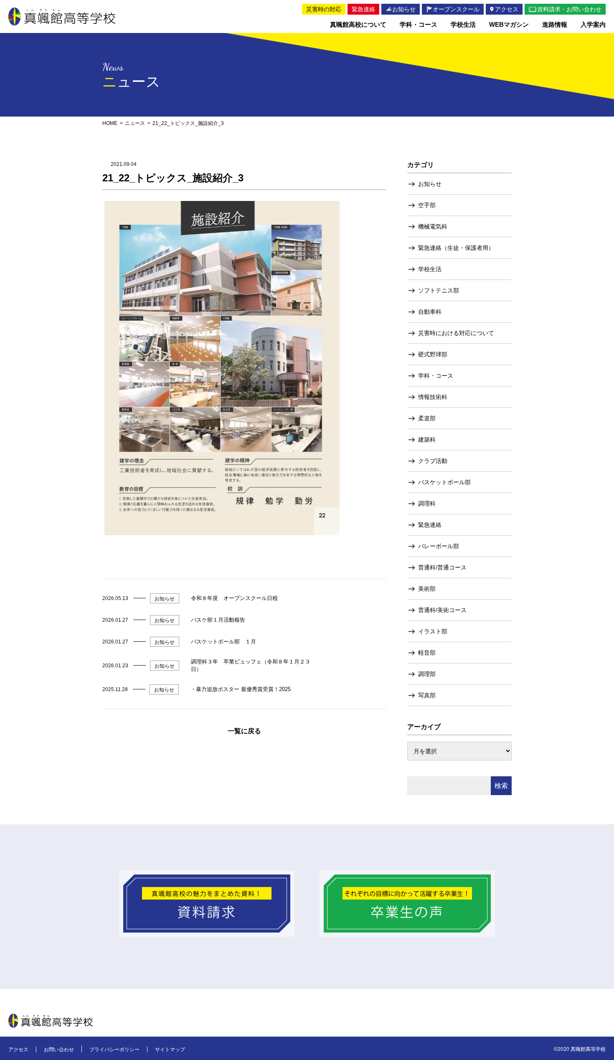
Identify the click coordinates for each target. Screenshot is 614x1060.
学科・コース (435, 375)
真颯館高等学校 (61, 16)
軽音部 (427, 652)
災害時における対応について (456, 333)
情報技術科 (432, 397)
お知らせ (429, 183)
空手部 (427, 205)
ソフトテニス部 (438, 290)
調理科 (427, 503)
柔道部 (427, 418)
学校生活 (429, 269)
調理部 (427, 674)
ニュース (135, 123)
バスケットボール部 (444, 482)
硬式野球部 (432, 354)
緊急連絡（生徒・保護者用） (456, 247)
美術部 (427, 588)
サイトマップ (170, 1049)
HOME (109, 123)
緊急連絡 (429, 524)
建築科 (427, 439)
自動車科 (429, 311)
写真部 (427, 695)
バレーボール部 (438, 546)
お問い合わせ (59, 1049)
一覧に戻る (244, 731)
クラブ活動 (432, 461)
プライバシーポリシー (114, 1049)
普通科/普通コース (442, 567)
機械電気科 (432, 226)
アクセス (18, 1049)
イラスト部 (432, 631)
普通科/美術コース (442, 610)
